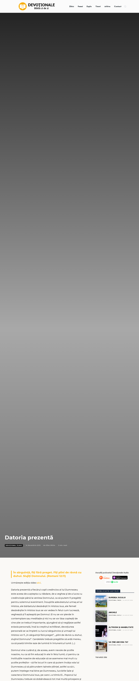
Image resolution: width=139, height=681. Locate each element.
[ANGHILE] (101, 616)
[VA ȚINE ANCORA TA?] (101, 646)
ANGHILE (113, 612)
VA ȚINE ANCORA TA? (118, 642)
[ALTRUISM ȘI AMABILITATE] (101, 631)
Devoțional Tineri (115, 600)
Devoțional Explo (115, 615)
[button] (125, 6)
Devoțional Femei (115, 645)
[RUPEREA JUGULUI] (101, 601)
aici (39, 582)
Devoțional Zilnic (14, 545)
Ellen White (50, 545)
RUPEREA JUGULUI (117, 598)
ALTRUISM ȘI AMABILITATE (121, 627)
